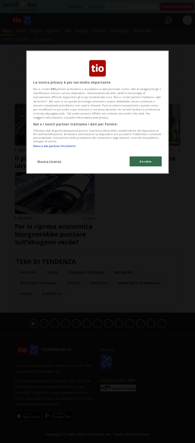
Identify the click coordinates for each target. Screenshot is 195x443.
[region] (97, 112)
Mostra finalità (49, 161)
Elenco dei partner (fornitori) (54, 146)
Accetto (146, 161)
